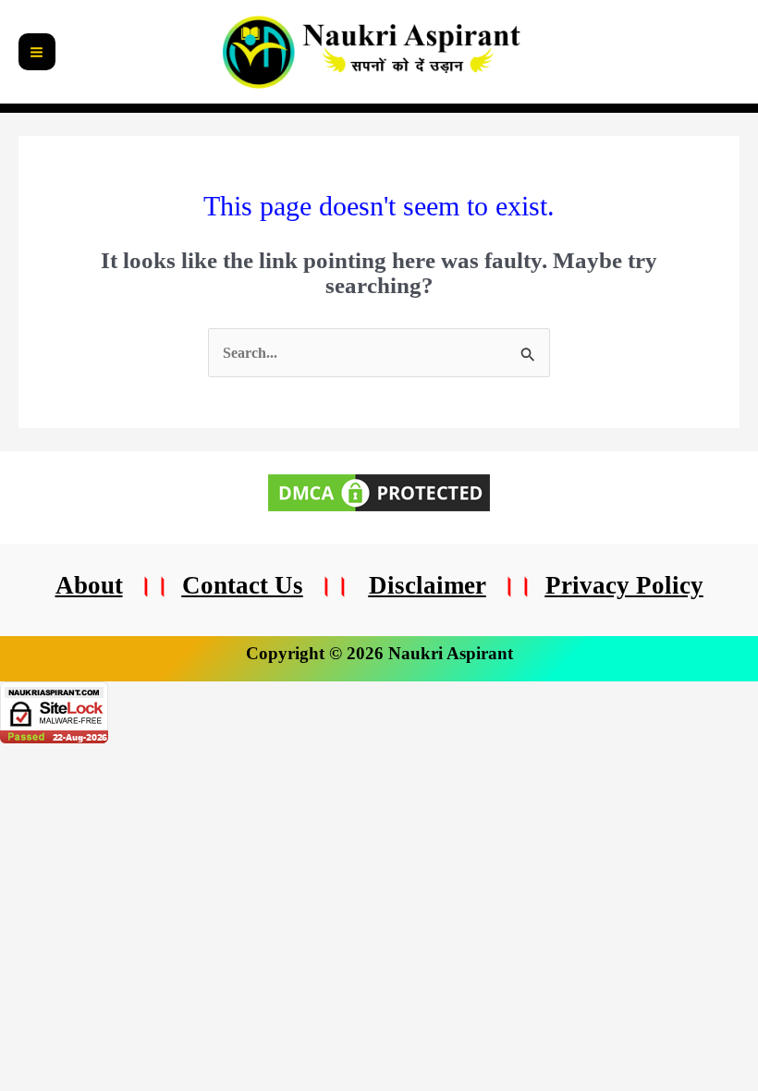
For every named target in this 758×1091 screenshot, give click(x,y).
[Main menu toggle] (36, 51)
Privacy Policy (624, 585)
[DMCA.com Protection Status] (379, 490)
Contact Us (242, 585)
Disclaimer (427, 585)
